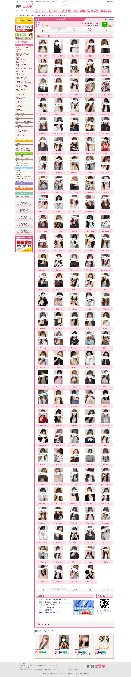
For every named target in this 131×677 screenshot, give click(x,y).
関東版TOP (23, 666)
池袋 (17, 51)
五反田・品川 (20, 71)
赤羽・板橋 (19, 116)
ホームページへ (105, 29)
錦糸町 (19, 109)
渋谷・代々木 (20, 62)
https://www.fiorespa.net (51, 612)
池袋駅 (33, 15)
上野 (20, 94)
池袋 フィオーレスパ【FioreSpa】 (58, 15)
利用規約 (70, 670)
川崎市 (18, 143)
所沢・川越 (19, 161)
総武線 (24, 175)
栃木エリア (24, 183)
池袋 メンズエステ (44, 624)
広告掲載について (25, 670)
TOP (17, 15)
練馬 (24, 120)
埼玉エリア (24, 153)
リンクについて (35, 670)
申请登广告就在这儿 (46, 670)
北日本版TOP (31, 666)
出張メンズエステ (22, 48)
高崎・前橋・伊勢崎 (22, 196)
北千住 (21, 106)
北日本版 (24, 210)
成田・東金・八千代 (22, 181)
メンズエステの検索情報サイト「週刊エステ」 (54, 673)
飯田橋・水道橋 (22, 86)
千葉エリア (24, 168)
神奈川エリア (24, 140)
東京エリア (24, 45)
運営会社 (76, 670)
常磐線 (20, 171)
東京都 (22, 15)
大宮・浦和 (19, 156)
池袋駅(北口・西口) (42, 15)
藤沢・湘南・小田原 (22, 148)
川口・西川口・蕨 (22, 163)
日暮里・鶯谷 (20, 98)
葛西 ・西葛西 (20, 113)
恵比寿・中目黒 (21, 65)
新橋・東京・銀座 (22, 78)
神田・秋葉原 (20, 90)
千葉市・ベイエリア (22, 178)
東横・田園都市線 (22, 130)
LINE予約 (104, 24)
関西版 (23, 224)
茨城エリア (24, 189)
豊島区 (27, 15)
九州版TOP (55, 666)
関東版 (23, 203)
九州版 (24, 231)
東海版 (23, 217)
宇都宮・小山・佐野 (22, 186)
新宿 (20, 58)
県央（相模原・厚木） (23, 151)
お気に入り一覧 (26, 20)
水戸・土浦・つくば (22, 191)
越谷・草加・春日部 (22, 158)
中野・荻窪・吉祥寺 (22, 124)
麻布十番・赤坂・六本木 (24, 68)
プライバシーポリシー (60, 670)
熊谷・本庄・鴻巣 (22, 165)
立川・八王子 (20, 128)
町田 (17, 138)
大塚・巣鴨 (19, 102)
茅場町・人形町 (23, 82)
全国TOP (19, 1)
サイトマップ (110, 1)
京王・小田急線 (21, 134)
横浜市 (18, 146)
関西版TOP (47, 666)
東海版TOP (39, 666)
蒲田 (20, 74)
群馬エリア (24, 194)
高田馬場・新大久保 (22, 54)
